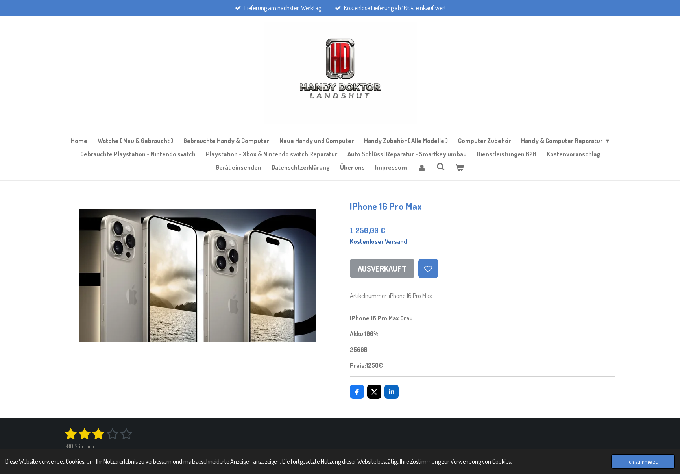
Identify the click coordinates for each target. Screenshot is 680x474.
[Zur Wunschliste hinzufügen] (428, 268)
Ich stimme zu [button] (643, 461)
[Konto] (421, 167)
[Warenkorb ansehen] (459, 167)
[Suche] (440, 166)
